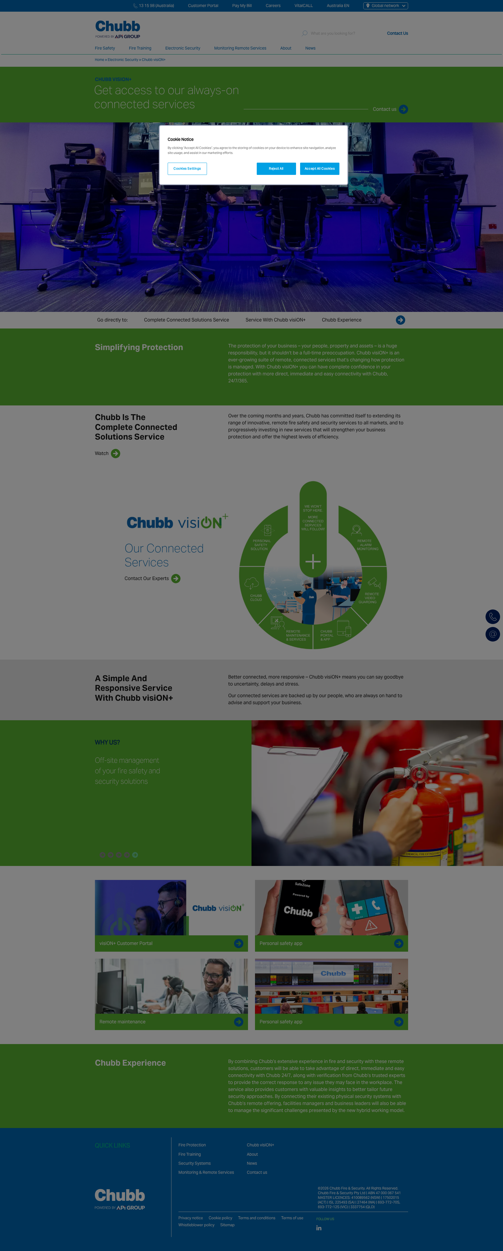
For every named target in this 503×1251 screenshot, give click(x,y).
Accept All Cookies (320, 168)
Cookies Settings (187, 168)
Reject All (276, 168)
